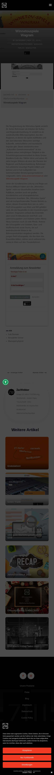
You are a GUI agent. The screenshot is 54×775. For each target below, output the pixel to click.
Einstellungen (27, 765)
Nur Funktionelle (27, 758)
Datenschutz (28, 771)
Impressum (36, 771)
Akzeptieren (27, 751)
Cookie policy (18, 771)
